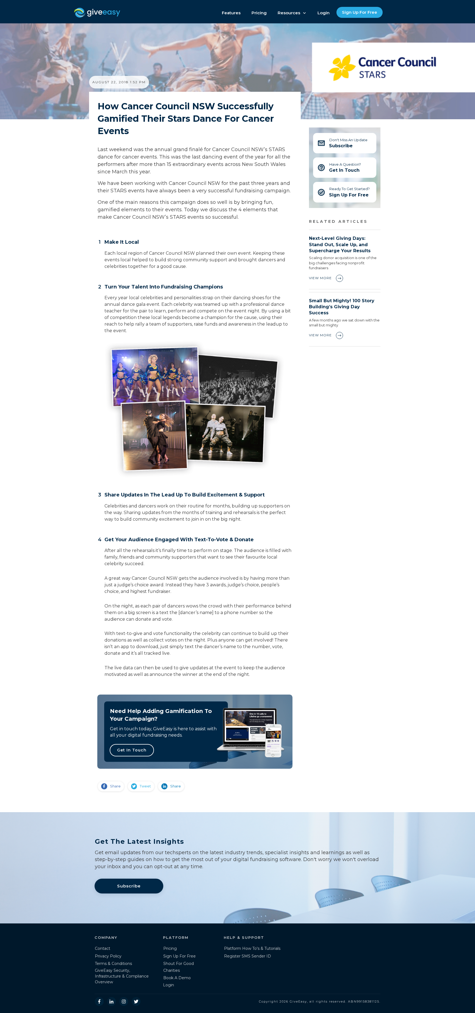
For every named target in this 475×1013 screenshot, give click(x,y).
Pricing (170, 948)
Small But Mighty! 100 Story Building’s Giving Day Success (344, 319)
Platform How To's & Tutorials (252, 948)
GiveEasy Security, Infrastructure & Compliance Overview (122, 976)
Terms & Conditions (113, 963)
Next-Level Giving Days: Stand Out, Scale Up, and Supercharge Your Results (344, 259)
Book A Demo (177, 977)
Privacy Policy (108, 956)
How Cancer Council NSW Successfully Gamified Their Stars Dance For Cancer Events (186, 118)
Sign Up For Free (179, 956)
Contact (102, 948)
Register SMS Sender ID (247, 956)
